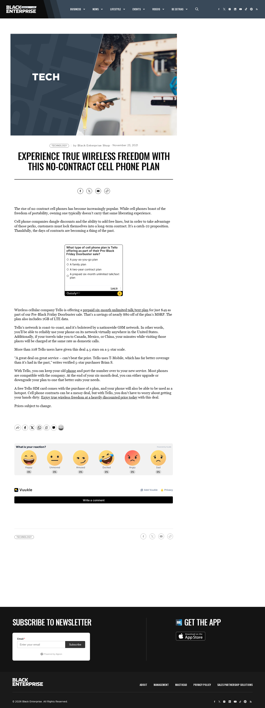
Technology (59, 145)
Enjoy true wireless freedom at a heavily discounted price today (89, 397)
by (91, 145)
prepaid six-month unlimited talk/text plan (115, 310)
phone (71, 370)
